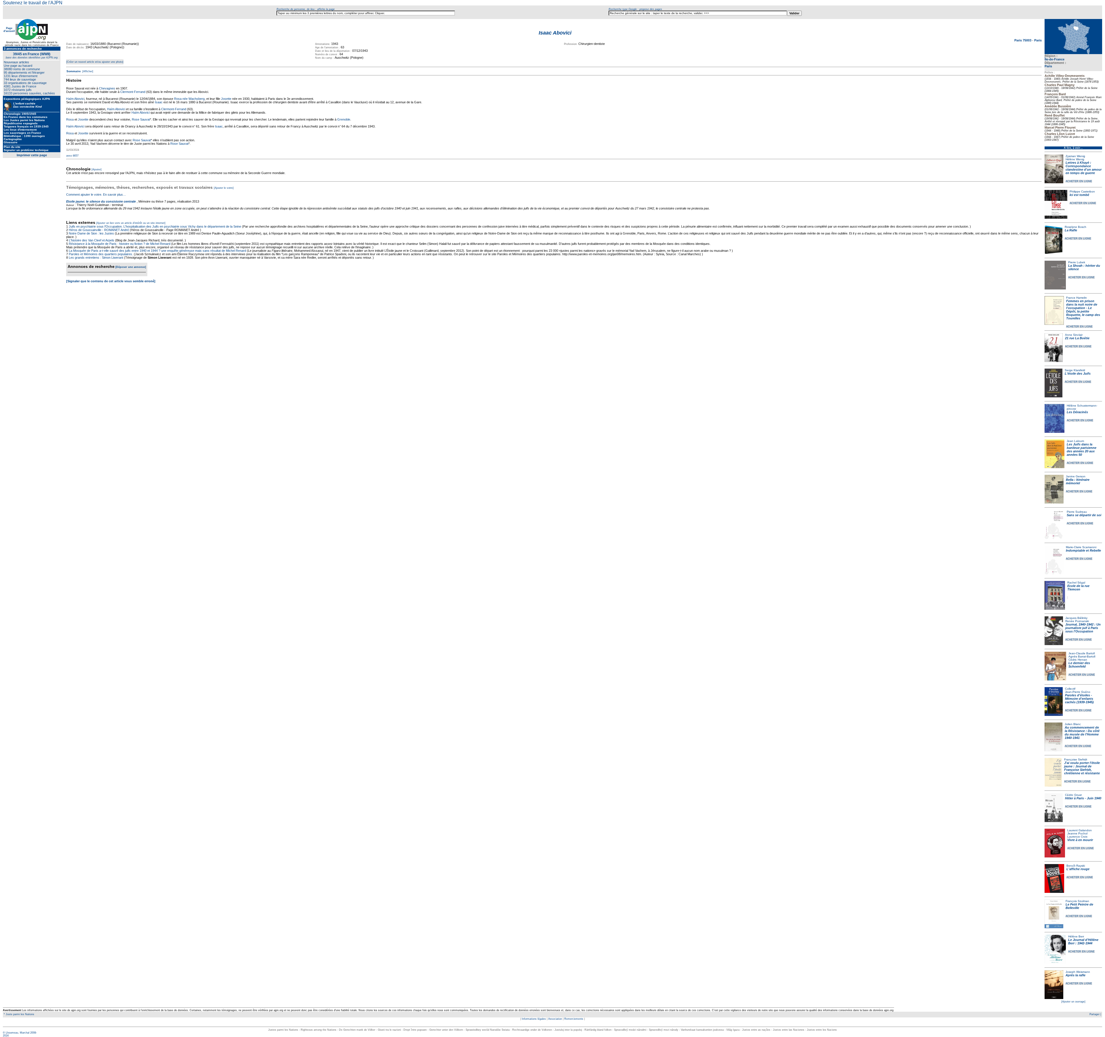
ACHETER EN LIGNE (1079, 181)
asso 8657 (72, 155)
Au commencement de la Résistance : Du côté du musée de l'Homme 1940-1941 (1082, 732)
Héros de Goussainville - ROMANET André (99, 230)
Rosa (70, 119)
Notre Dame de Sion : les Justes (91, 233)
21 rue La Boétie (1077, 338)
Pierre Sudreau (1077, 511)
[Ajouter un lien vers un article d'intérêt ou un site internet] (130, 223)
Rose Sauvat (141, 119)
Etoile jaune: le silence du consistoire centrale (101, 201)
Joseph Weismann (1078, 971)
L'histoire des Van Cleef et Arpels (91, 240)
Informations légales (534, 1018)
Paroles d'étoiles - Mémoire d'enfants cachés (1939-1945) (1079, 698)
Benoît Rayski (1075, 865)
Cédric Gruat (1073, 794)
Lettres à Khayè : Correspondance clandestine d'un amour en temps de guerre (1084, 168)
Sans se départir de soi (1084, 515)
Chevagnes (107, 88)
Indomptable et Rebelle (1083, 550)
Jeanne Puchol (1077, 833)
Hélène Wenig (1075, 159)
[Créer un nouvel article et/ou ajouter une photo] (94, 61)
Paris (1048, 66)
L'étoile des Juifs (1078, 373)
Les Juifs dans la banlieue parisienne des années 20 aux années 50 (1081, 449)
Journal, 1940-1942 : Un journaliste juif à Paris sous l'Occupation (1083, 628)
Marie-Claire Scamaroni (1081, 547)
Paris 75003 (1023, 40)
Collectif (1070, 688)
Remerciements (573, 1018)
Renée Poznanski (1077, 621)
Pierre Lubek (1076, 262)
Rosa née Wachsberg (189, 98)
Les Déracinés (1077, 412)
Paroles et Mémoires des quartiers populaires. (101, 254)
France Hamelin (1076, 297)
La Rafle (1071, 230)
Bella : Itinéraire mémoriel (1077, 481)
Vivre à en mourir (1080, 840)
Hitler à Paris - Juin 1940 (1083, 798)
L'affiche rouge (1077, 869)
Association (555, 1018)
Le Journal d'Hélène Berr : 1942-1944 (1083, 941)
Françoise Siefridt (1075, 759)
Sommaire (73, 71)
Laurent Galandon (1079, 830)
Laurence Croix (1077, 836)
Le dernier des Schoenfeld (1079, 664)
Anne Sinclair (1074, 334)
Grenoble (343, 119)
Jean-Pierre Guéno (1077, 691)
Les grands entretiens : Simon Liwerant (96, 257)
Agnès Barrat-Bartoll (1081, 656)
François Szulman (1077, 901)
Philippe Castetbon (1082, 191)
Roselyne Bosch (1075, 226)
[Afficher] (87, 71)
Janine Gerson (1075, 476)
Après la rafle (1075, 975)
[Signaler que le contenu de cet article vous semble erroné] (110, 281)
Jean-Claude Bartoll (1081, 653)
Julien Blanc (1073, 724)
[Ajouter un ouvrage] (1073, 1001)
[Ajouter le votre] (224, 187)
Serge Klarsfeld (1075, 370)
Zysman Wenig (1075, 156)
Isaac (159, 102)
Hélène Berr (1076, 936)
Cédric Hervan (1077, 659)
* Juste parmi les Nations (18, 1014)
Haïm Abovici (75, 98)
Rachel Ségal (1076, 582)
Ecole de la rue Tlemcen (1078, 587)
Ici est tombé (1079, 195)
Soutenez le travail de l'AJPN (32, 2)
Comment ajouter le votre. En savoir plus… (96, 194)
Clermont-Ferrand (132, 92)
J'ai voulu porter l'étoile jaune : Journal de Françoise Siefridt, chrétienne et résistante (1082, 768)
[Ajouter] (97, 169)
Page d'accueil (9, 30)
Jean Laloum (1075, 441)
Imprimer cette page (32, 155)
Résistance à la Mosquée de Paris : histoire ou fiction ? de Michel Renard (119, 243)
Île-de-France (1054, 59)
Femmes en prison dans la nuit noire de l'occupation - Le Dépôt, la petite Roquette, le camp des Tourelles (1083, 309)
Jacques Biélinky (1076, 617)
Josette (226, 98)
